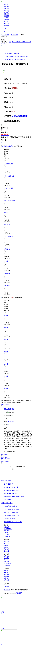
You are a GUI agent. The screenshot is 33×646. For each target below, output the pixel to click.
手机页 (2, 628)
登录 (5, 31)
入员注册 (6, 527)
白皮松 (6, 212)
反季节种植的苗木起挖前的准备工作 (14, 496)
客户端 (2, 612)
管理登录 (6, 543)
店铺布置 (6, 549)
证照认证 (6, 556)
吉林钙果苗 (7, 285)
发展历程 (6, 576)
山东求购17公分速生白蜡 (11, 512)
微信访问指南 (8, 563)
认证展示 (6, 547)
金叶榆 (25, 42)
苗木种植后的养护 (9, 484)
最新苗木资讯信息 (6, 481)
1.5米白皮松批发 (8, 164)
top (1, 644)
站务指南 (6, 25)
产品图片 (6, 19)
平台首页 (6, 4)
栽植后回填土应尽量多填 (11, 487)
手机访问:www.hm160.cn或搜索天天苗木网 (17, 56)
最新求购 (6, 14)
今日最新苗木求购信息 (12, 53)
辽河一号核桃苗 (8, 237)
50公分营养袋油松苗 (9, 200)
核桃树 (6, 261)
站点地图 (6, 586)
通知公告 (6, 532)
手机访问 (6, 578)
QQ (2, 595)
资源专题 (6, 23)
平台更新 (6, 530)
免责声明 (6, 574)
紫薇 (18, 42)
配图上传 (6, 561)
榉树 (10, 42)
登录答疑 (6, 558)
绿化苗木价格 (14, 35)
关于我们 (6, 570)
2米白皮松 (7, 249)
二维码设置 (7, 565)
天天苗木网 (5, 35)
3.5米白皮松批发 (8, 188)
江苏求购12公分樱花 (9, 518)
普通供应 (6, 10)
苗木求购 (6, 12)
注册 (5, 28)
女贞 (15, 42)
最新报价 (6, 17)
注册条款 (6, 580)
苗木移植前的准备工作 (10, 493)
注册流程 (6, 560)
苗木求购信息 (8, 529)
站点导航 (6, 534)
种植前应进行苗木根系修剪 (11, 490)
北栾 (21, 42)
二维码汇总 (7, 536)
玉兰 (28, 42)
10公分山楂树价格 (9, 176)
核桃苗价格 (7, 224)
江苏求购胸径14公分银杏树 (11, 509)
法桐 (13, 42)
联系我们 (6, 572)
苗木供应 (6, 6)
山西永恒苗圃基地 (20, 116)
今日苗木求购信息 (6, 503)
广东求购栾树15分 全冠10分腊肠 (13, 522)
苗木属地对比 (8, 499)
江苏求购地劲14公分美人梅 (11, 515)
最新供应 (6, 8)
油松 (3, 43)
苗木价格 (6, 551)
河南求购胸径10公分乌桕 (11, 506)
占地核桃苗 (7, 273)
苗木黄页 (6, 21)
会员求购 (6, 16)
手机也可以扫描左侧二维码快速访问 (15, 59)
